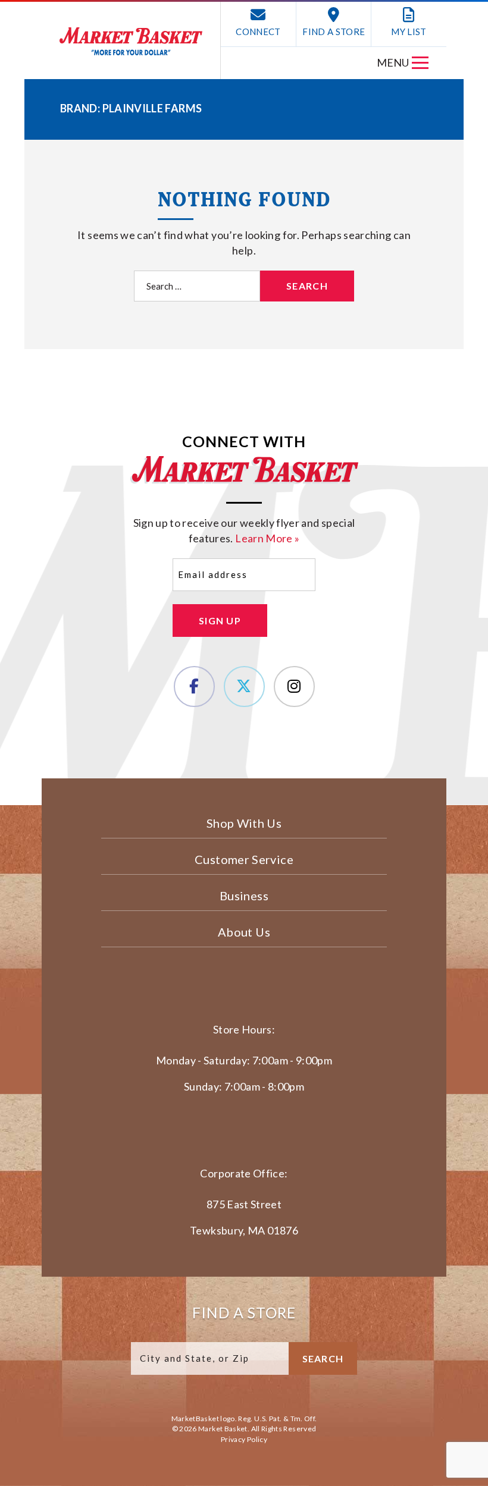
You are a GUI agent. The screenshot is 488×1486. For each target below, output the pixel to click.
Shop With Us (244, 823)
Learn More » (267, 538)
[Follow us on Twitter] (244, 686)
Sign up (220, 620)
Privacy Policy (244, 1439)
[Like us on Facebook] (194, 686)
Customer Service (244, 859)
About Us (244, 932)
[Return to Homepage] (131, 41)
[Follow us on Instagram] (294, 686)
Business (244, 895)
